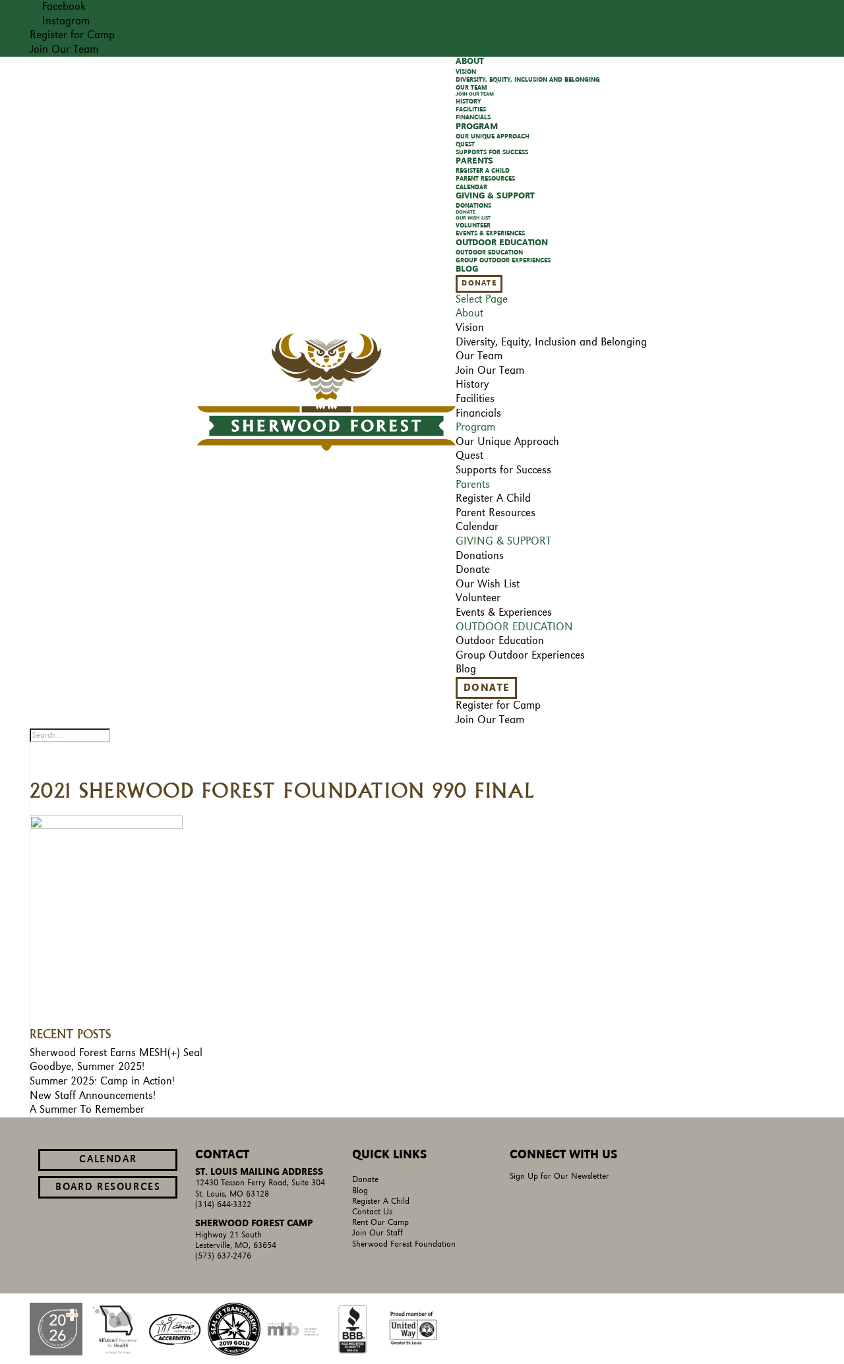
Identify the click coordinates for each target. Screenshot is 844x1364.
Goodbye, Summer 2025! (87, 1067)
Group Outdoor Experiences (503, 260)
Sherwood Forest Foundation (404, 1244)
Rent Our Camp (380, 1222)
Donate (479, 283)
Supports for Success (503, 470)
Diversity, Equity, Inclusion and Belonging (528, 79)
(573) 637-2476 (223, 1256)
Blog (360, 1191)
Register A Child (380, 1201)
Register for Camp (72, 35)
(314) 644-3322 (223, 1205)
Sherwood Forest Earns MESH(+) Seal (116, 1053)
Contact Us (372, 1212)
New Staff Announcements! (93, 1096)
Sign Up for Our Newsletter (559, 1176)
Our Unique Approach (492, 136)
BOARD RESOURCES (107, 1187)
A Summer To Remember (87, 1109)
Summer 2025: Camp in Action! (102, 1081)
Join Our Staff (377, 1233)
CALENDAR (107, 1159)
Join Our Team (64, 49)
